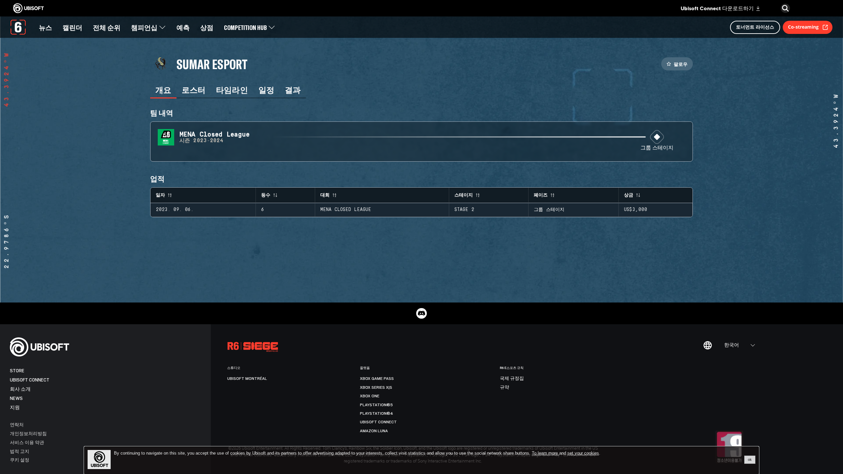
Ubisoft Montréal (247, 378)
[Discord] (421, 313)
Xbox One (369, 396)
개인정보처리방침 (28, 433)
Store (17, 370)
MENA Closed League (345, 209)
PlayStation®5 (376, 405)
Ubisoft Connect (29, 380)
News (16, 398)
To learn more (545, 453)
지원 (15, 407)
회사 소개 (20, 389)
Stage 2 (464, 209)
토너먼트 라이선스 (755, 27)
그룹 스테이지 (656, 148)
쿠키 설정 (19, 460)
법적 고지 (19, 451)
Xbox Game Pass (377, 378)
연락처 (17, 424)
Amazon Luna (374, 431)
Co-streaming (803, 27)
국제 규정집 (512, 378)
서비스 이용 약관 (27, 442)
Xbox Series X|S (376, 387)
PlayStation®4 (376, 413)
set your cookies (583, 453)
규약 (504, 387)
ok (750, 459)
